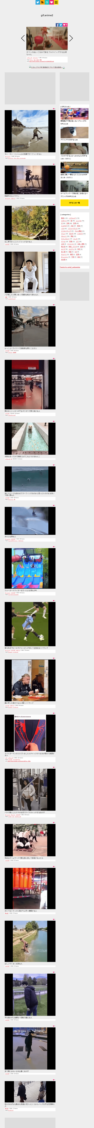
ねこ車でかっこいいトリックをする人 (18, 242)
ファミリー (35, 57)
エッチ (75, 239)
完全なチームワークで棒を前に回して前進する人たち (24, 858)
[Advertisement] (30, 88)
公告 (62, 244)
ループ (63, 249)
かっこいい (7, 156)
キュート (13, 814)
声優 (70, 241)
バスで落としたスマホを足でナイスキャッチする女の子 (25, 812)
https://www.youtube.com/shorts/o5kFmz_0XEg (19, 761)
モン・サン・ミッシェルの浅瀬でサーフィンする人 (23, 154)
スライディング (11, 415)
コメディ (71, 249)
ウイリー (10, 352)
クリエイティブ (66, 231)
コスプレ (10, 759)
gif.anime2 (47, 15)
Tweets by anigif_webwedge (70, 267)
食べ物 (63, 252)
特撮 (70, 252)
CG (76, 252)
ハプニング (29, 57)
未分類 (63, 259)
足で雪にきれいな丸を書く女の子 (17, 1071)
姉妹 (41, 59)
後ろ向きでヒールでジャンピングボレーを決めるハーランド (26, 648)
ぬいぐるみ (36, 59)
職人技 (6, 913)
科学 (78, 249)
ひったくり (10, 1110)
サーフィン (10, 158)
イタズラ (80, 233)
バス (13, 816)
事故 (72, 236)
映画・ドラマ (73, 246)
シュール (7, 705)
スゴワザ (7, 244)
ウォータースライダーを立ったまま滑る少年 (21, 590)
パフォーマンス (72, 228)
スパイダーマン (16, 759)
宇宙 (72, 257)
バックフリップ (11, 298)
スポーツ (13, 198)
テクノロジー (65, 239)
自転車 (14, 352)
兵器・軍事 (80, 244)
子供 (72, 226)
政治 (78, 257)
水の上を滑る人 (10, 536)
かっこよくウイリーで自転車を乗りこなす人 (21, 348)
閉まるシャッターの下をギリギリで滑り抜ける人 (22, 411)
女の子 (71, 233)
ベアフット (20, 540)
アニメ (63, 233)
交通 (74, 223)
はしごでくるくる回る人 (13, 964)
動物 (62, 218)
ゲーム (63, 241)
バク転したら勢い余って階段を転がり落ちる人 (21, 295)
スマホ (9, 816)
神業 (71, 254)
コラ (77, 241)
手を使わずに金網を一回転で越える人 (18, 1017)
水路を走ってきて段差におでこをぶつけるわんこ (22, 456)
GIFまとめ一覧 (74, 203)
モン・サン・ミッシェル (19, 158)
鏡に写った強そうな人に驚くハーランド (19, 703)
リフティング (18, 816)
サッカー (10, 652)
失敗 (6, 297)
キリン (31, 59)
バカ (6, 757)
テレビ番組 (78, 231)
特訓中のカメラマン (12, 196)
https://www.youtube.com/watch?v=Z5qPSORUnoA (41, 61)
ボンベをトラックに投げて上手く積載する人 (21, 911)
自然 (81, 246)
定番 (77, 254)
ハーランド (15, 652)
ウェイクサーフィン (13, 540)
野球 (78, 226)
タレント (64, 236)
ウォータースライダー (13, 594)
